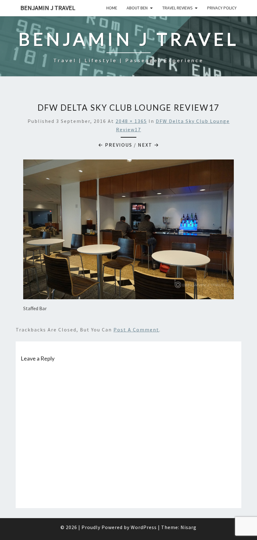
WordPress (144, 527)
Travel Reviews (177, 8)
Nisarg (189, 527)
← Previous (115, 145)
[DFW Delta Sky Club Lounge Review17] (128, 231)
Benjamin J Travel (47, 8)
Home (111, 8)
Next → (148, 145)
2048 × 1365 (131, 121)
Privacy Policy (222, 8)
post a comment (136, 329)
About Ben (137, 8)
